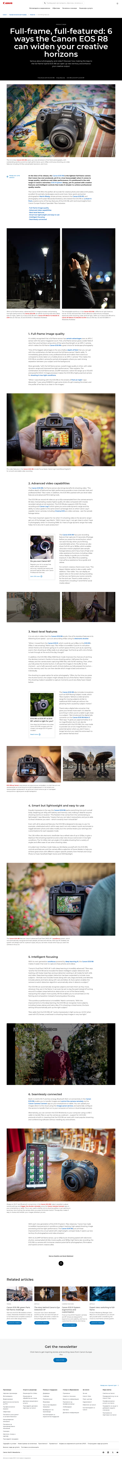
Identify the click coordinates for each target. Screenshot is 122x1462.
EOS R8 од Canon (13, 785)
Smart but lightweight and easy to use (44, 215)
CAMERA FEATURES (68, 1304)
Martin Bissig (44, 196)
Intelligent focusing (37, 217)
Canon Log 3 (44, 506)
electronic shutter (81, 639)
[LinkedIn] (108, 1452)
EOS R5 (87, 643)
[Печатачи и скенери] (77, 8)
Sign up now (60, 1360)
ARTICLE (36, 1304)
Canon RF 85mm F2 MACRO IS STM (74, 317)
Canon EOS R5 (78, 196)
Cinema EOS (60, 511)
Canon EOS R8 (22, 160)
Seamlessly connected (38, 219)
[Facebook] (103, 1452)
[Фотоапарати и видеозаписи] (51, 8)
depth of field (72, 350)
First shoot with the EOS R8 (46, 78)
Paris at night (76, 380)
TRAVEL (9, 1304)
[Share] (61, 1263)
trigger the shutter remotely (31, 1206)
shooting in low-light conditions (43, 375)
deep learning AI (71, 961)
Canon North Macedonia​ (11, 1452)
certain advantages (73, 338)
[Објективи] (60, 8)
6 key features (60, 78)
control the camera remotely (72, 1101)
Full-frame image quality (39, 208)
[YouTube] (117, 1452)
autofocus (56, 938)
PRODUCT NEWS (61, 24)
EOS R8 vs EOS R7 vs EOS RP (75, 78)
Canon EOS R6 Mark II (81, 717)
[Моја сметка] (117, 3)
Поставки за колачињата (30, 1447)
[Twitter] (113, 1452)
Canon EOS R (53, 643)
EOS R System (56, 183)
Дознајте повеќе (14, 1322)
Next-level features (36, 212)
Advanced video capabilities (40, 210)
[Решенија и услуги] (93, 8)
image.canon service (65, 1106)
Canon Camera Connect (37, 1103)
